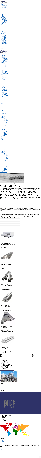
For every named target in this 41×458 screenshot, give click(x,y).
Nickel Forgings (3, 84)
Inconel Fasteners (4, 113)
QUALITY (2, 23)
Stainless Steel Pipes (4, 104)
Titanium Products (4, 7)
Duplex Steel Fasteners (4, 109)
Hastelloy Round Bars (4, 69)
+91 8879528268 (1, 98)
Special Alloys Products (4, 8)
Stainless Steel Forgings (4, 88)
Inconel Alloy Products (4, 5)
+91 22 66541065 (1, 48)
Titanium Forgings (4, 14)
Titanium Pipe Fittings (6, 128)
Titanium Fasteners (5, 127)
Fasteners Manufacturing (4, 32)
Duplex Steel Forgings (4, 15)
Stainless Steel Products (4, 9)
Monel (2, 412)
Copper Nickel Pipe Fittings (6, 131)
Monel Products (3, 57)
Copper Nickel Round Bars (4, 20)
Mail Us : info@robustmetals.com (3, 440)
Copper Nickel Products (4, 29)
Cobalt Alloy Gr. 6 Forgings (4, 67)
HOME (1, 3)
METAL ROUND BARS (3, 17)
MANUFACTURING (3, 10)
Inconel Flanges (3, 112)
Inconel (2, 110)
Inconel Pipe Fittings (4, 111)
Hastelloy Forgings (4, 13)
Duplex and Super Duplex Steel (5, 410)
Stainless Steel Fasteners (4, 106)
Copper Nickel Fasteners (6, 130)
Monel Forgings (3, 86)
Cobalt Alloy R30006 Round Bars (5, 73)
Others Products (3, 31)
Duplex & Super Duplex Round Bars (5, 108)
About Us (2, 103)
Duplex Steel (2, 142)
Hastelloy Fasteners (4, 116)
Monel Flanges (5, 124)
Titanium (3, 126)
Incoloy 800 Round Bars (6, 123)
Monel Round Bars (4, 19)
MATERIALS (2, 4)
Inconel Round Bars (4, 18)
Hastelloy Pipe (3, 114)
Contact (2, 136)
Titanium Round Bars (4, 70)
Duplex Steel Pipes (4, 107)
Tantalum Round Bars (4, 72)
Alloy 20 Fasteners (5, 133)
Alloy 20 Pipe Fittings (6, 134)
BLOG (1, 24)
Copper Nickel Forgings (4, 87)
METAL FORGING (2, 33)
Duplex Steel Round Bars (4, 21)
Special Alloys (3, 132)
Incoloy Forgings (3, 85)
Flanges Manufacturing (4, 11)
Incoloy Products (4, 56)
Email (0, 49)
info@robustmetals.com (2, 50)
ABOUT (2, 54)
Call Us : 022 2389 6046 (2, 441)
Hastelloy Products (4, 6)
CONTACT (2, 74)
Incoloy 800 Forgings (5, 122)
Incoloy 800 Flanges (5, 121)
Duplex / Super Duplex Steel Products (5, 30)
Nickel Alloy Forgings (5, 119)
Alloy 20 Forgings (4, 16)
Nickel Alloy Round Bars (4, 68)
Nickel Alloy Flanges (5, 118)
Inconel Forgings (3, 12)
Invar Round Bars (4, 22)
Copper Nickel (3, 129)
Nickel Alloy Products (4, 55)
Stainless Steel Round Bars (5, 71)
